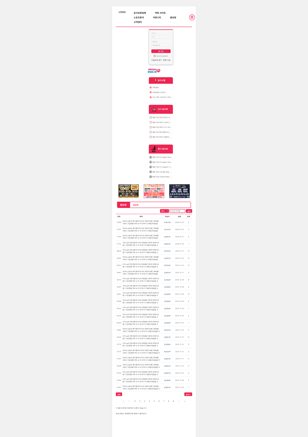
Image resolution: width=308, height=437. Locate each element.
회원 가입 (166, 60)
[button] (166, 222)
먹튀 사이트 (160, 12)
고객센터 (138, 21)
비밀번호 (154, 42)
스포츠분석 (139, 17)
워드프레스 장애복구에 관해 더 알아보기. (131, 413)
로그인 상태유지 (162, 56)
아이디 (153, 33)
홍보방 (173, 17)
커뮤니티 (157, 17)
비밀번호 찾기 (156, 60)
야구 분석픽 (163, 109)
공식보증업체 (140, 12)
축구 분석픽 (163, 149)
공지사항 (161, 80)
